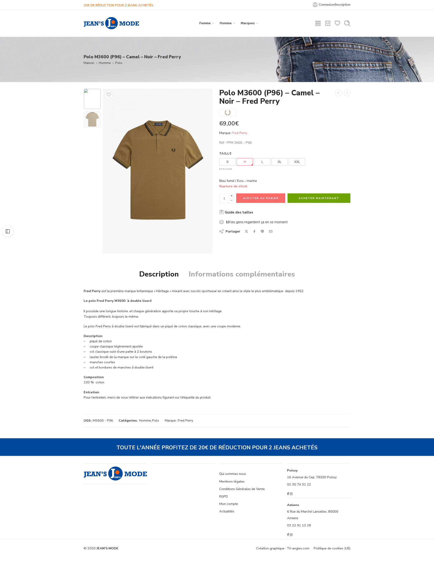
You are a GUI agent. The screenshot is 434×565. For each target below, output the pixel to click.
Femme (205, 23)
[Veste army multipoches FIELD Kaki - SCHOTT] (338, 93)
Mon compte (228, 504)
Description (159, 274)
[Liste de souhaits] (108, 94)
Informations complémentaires (242, 274)
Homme (226, 23)
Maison (89, 63)
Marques (248, 23)
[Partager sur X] (246, 231)
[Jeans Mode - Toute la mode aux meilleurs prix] (111, 23)
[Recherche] (347, 23)
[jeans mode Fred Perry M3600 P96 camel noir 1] (92, 99)
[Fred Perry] (227, 112)
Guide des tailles (238, 212)
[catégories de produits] (318, 23)
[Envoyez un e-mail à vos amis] (271, 231)
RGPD (223, 496)
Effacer (225, 169)
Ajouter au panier (260, 198)
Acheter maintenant (319, 198)
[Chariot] (328, 23)
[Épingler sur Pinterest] (262, 231)
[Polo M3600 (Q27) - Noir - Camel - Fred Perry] (347, 93)
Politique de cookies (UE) (332, 548)
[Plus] (231, 195)
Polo (118, 63)
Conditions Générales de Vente (242, 489)
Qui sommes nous (232, 473)
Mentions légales (232, 481)
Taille (225, 154)
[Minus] (231, 200)
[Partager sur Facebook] (254, 231)
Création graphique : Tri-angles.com (282, 548)
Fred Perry (239, 133)
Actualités (226, 511)
